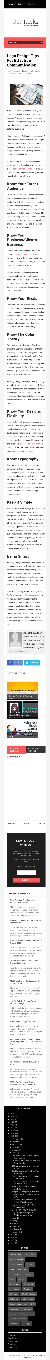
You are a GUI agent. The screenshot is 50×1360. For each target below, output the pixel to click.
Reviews (27, 1289)
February (15, 1229)
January (15, 1232)
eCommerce (28, 1299)
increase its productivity (30, 444)
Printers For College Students (22, 1021)
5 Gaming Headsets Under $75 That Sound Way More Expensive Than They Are (26, 1041)
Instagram (27, 1309)
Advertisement (13, 1341)
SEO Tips (26, 1324)
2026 (13, 1114)
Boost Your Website (18, 1319)
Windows (13, 1294)
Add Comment (14, 71)
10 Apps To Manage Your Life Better (25, 1192)
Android (22, 1279)
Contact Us (12, 1344)
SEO (12, 1269)
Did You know (15, 1254)
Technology (14, 1284)
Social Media (15, 1274)
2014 (13, 1243)
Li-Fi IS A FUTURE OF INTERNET (25, 1210)
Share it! (18, 662)
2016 (13, 1238)
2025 (13, 1117)
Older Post (42, 823)
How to (29, 1264)
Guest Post (11, 74)
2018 (13, 1136)
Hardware (14, 1309)
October (15, 1144)
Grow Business (16, 1264)
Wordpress (28, 1284)
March (15, 1226)
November (16, 1142)
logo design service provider (20, 169)
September (16, 1147)
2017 (13, 1235)
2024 (13, 1119)
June (14, 1218)
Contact (32, 4)
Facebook (14, 1324)
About (20, 4)
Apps (12, 1279)
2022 (13, 1125)
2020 (13, 1130)
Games (13, 1314)
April (14, 1223)
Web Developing (28, 1294)
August (15, 1150)
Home (10, 4)
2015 (13, 1240)
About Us (11, 1335)
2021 (13, 1128)
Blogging (28, 1274)
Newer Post (11, 823)
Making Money (26, 1314)
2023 (13, 1122)
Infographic (14, 1289)
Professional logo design (18, 651)
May (14, 1221)
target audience (21, 254)
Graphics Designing (32, 71)
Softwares (14, 1299)
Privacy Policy (13, 1347)
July (14, 1153)
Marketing (22, 1269)
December (16, 1139)
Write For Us (12, 1338)
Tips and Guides (24, 74)
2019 (13, 1133)
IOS (32, 1304)
